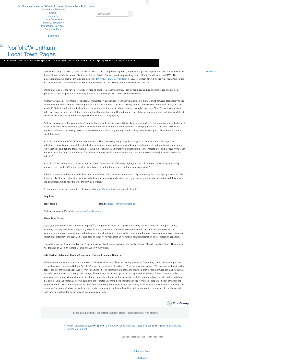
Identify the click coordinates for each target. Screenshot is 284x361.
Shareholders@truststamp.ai (120, 203)
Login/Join (53, 35)
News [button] (93, 6)
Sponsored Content (77, 328)
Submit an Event (53, 29)
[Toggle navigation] (147, 2)
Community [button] (53, 16)
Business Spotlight (53, 22)
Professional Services (52, 25)
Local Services (53, 19)
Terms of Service (155, 336)
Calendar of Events (52, 9)
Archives (211, 71)
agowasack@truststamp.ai (88, 210)
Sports (52, 12)
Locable (143, 336)
